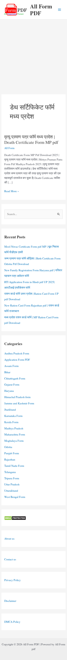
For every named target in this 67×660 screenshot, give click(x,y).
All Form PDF (41, 9)
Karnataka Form (13, 416)
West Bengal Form (14, 497)
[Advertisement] (33, 54)
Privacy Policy (12, 580)
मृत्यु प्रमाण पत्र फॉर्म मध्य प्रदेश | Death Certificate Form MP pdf (31, 139)
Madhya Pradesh (13, 428)
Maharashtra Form (14, 434)
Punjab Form (11, 453)
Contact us (10, 559)
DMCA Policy (12, 622)
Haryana (9, 391)
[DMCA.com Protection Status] (15, 517)
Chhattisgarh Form (14, 378)
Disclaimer (10, 601)
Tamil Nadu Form (14, 465)
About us (9, 538)
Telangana (10, 472)
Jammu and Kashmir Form (19, 403)
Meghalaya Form (14, 440)
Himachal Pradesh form (17, 397)
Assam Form (11, 366)
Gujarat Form (11, 384)
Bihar (7, 372)
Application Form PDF (17, 359)
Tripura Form (11, 478)
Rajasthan (9, 459)
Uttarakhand (11, 490)
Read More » (11, 191)
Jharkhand (10, 409)
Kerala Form (11, 422)
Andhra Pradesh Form (16, 353)
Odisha (8, 447)
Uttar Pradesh (11, 484)
